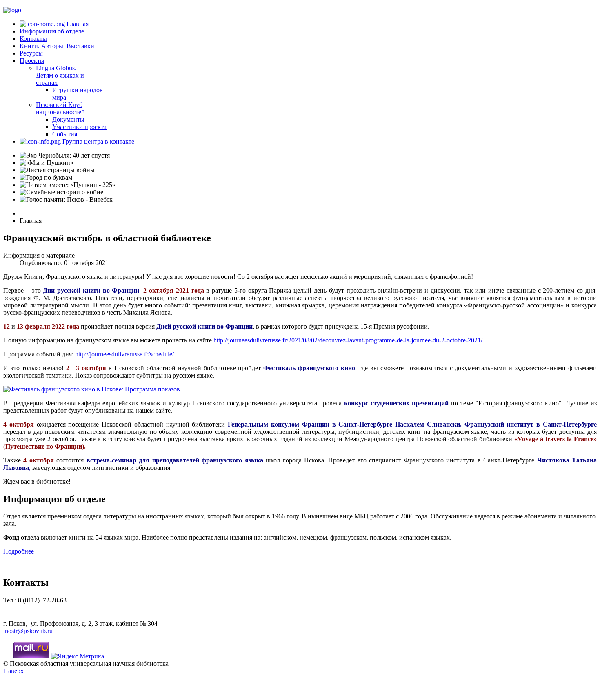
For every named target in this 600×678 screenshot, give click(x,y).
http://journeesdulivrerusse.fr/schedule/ (124, 354)
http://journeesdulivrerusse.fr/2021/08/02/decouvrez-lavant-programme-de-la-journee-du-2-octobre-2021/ (347, 340)
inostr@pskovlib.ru (28, 630)
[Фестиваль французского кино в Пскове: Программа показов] (91, 389)
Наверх (13, 670)
